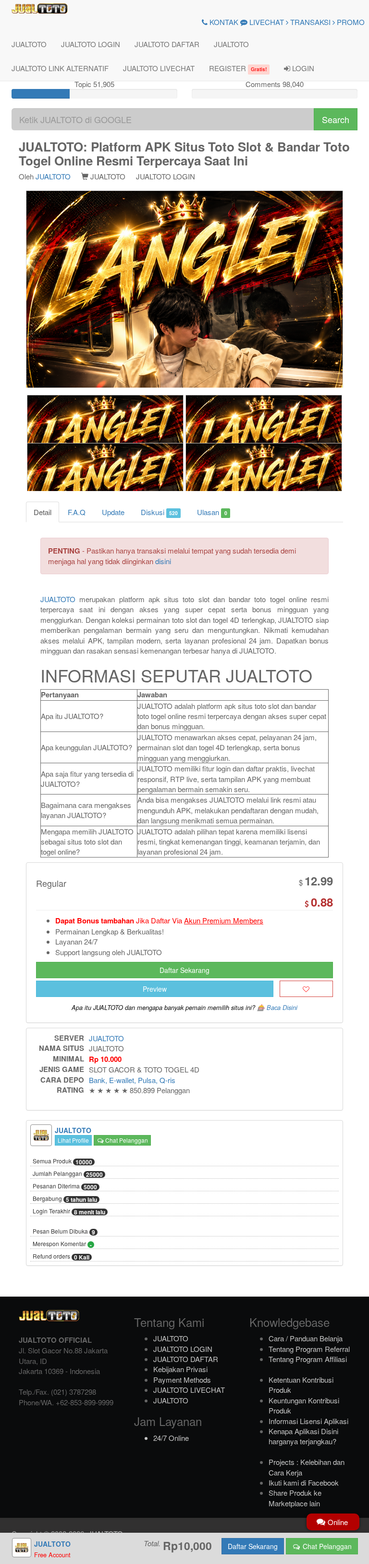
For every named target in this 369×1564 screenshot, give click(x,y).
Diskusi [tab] (159, 512)
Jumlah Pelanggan (68, 1174)
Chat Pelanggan (126, 1140)
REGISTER (238, 68)
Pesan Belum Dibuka (64, 1231)
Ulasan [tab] (212, 512)
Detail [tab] (42, 512)
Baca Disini (282, 1007)
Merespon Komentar (62, 1244)
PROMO (350, 22)
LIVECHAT (265, 22)
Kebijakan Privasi (180, 1369)
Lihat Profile (73, 1140)
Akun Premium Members (223, 920)
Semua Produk (62, 1161)
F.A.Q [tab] (77, 512)
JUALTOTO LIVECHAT (159, 68)
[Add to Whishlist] (306, 989)
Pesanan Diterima (65, 1186)
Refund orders (61, 1256)
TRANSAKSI (309, 22)
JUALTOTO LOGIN (90, 44)
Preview (155, 989)
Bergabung (65, 1199)
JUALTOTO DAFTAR (167, 44)
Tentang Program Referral (309, 1349)
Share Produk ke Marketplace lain (295, 1498)
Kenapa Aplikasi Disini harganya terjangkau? (303, 1436)
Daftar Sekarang (184, 970)
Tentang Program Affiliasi (308, 1359)
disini (163, 561)
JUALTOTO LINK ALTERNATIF (60, 68)
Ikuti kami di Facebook (304, 1482)
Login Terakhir (69, 1211)
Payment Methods (182, 1380)
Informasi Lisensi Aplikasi (308, 1421)
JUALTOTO (29, 44)
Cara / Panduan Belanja (306, 1338)
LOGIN (302, 68)
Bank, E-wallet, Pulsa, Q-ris (132, 1080)
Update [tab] (113, 512)
